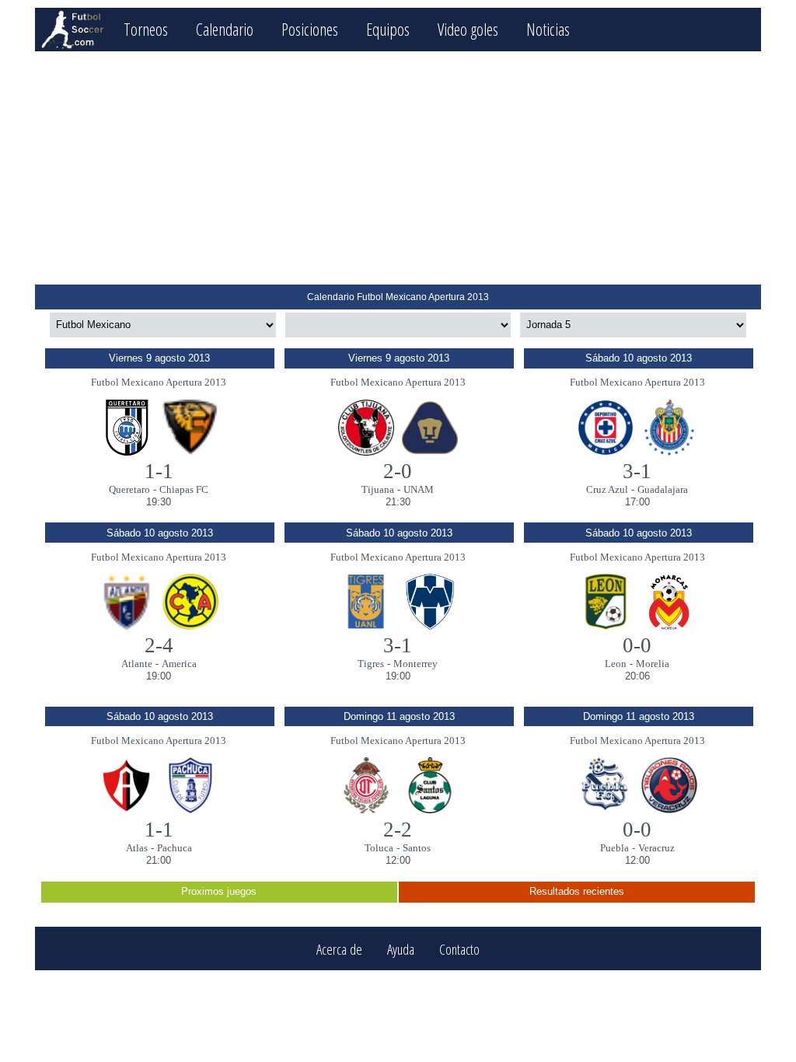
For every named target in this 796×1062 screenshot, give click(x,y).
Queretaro (129, 489)
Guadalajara (662, 489)
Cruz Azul (607, 489)
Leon (616, 663)
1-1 (159, 471)
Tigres (371, 663)
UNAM (418, 489)
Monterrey (415, 663)
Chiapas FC (183, 489)
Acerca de (339, 949)
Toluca (379, 848)
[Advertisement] (397, 168)
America (179, 663)
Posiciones (309, 29)
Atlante (136, 663)
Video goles (468, 29)
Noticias (548, 29)
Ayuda (400, 949)
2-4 (159, 645)
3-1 (637, 471)
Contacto (459, 949)
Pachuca (174, 848)
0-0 (637, 645)
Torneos (146, 29)
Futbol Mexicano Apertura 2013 (158, 382)
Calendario (224, 29)
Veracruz (656, 848)
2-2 (397, 829)
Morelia (652, 663)
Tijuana (377, 489)
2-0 (397, 471)
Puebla (614, 848)
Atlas (137, 848)
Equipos (388, 29)
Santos (417, 848)
